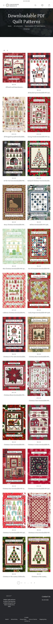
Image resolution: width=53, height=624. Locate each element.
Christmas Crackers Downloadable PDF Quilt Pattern (39, 444)
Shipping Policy (43, 619)
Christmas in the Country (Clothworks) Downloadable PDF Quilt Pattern (14, 576)
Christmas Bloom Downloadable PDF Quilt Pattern (14, 395)
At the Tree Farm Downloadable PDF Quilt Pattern (14, 181)
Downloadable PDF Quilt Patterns (35, 26)
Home (9, 26)
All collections (18, 26)
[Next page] (34, 583)
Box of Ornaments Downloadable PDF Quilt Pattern (38, 268)
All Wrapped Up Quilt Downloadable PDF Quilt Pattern (14, 137)
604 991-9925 (45, 600)
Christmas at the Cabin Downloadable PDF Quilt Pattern (14, 356)
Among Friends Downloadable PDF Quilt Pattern (39, 137)
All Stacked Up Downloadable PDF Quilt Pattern (39, 93)
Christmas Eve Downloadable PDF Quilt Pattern (39, 488)
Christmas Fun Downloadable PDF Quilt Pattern (14, 532)
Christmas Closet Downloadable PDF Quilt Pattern (14, 444)
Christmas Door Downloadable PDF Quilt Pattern (14, 488)
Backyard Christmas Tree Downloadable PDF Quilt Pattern (39, 181)
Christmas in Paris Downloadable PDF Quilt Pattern (39, 532)
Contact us (27, 621)
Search (7, 619)
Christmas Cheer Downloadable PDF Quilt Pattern (39, 400)
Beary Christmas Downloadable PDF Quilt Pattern (14, 224)
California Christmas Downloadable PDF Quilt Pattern (14, 312)
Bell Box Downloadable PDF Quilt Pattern (39, 224)
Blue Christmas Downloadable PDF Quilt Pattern (14, 268)
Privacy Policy (23, 619)
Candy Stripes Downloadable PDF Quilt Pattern (39, 312)
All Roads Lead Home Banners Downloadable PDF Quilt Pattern (14, 87)
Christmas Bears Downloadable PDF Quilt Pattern (39, 356)
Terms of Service (33, 619)
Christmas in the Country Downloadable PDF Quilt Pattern (39, 576)
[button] (4, 5)
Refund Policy (14, 619)
